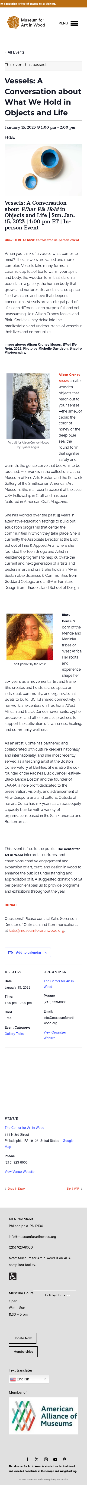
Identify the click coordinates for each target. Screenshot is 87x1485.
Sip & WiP (73, 1188)
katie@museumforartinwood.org (36, 930)
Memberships (23, 1352)
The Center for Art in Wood (24, 1127)
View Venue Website (20, 1171)
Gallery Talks (14, 1033)
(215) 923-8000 (21, 1247)
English (22, 1379)
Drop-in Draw (16, 1188)
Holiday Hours (55, 1295)
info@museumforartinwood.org (32, 1237)
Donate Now (22, 1338)
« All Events (14, 52)
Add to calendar (28, 952)
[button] (63, 23)
